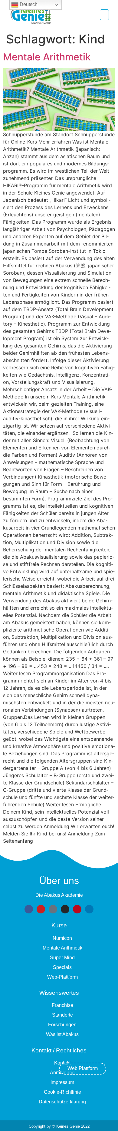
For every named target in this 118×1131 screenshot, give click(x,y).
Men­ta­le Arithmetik (47, 57)
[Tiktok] (53, 909)
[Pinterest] (77, 909)
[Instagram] (65, 909)
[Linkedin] (89, 909)
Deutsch (28, 4)
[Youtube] (41, 909)
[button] (104, 14)
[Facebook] (29, 909)
